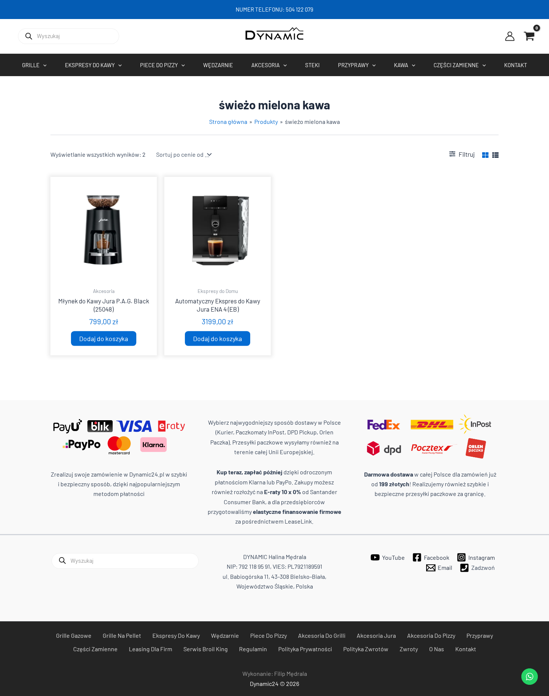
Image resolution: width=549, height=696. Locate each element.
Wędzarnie (225, 635)
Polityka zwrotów (365, 648)
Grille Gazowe (74, 635)
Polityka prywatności (305, 648)
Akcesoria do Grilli (321, 635)
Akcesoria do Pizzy (431, 635)
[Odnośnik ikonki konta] (510, 36)
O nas (436, 648)
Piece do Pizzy (268, 635)
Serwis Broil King (205, 648)
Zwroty (409, 648)
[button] (43, 65)
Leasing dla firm (150, 648)
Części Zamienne (95, 648)
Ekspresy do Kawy (176, 635)
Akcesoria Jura (376, 635)
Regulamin (253, 648)
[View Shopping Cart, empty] (529, 36)
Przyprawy (479, 635)
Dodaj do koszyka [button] (103, 338)
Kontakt (465, 648)
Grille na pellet (122, 635)
